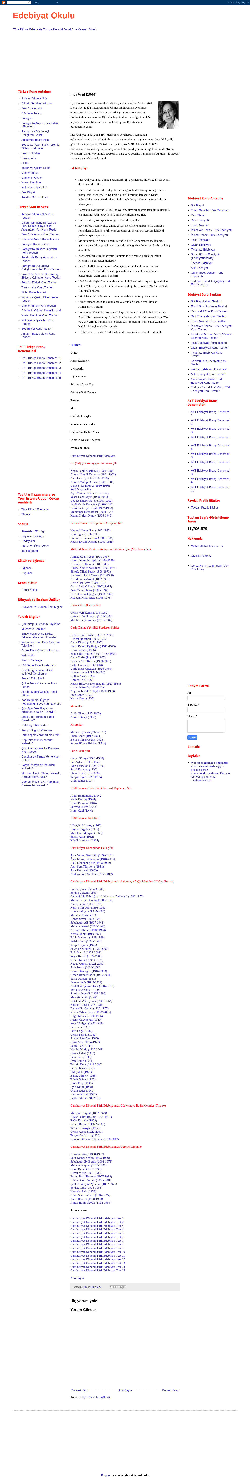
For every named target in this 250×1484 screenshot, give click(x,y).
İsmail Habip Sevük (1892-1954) (90, 1202)
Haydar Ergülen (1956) (84, 829)
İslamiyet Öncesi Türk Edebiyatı (211, 230)
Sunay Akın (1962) (82, 836)
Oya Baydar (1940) (82, 1090)
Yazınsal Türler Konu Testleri (209, 311)
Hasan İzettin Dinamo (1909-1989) (92, 541)
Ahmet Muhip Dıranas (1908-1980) (92, 482)
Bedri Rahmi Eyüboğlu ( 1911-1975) (93, 646)
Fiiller (24, 162)
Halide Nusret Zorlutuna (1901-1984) (93, 567)
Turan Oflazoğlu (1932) (85, 1128)
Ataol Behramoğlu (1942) (86, 795)
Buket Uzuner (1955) (83, 1075)
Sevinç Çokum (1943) (84, 892)
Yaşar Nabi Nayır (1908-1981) (89, 497)
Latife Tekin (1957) (82, 1068)
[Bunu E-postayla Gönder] (111, 1287)
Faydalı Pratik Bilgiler (204, 507)
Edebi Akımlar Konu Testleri (208, 321)
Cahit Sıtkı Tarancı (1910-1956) (90, 485)
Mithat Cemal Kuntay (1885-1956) (91, 900)
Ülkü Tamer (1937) (82, 780)
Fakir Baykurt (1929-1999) (87, 937)
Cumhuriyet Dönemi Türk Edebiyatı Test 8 (96, 1244)
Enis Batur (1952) (81, 694)
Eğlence (26, 568)
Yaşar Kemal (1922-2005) (86, 956)
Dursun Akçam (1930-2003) (87, 911)
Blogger (106, 1475)
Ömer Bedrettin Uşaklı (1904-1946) (92, 560)
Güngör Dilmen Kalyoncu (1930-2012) (94, 1139)
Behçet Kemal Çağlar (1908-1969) (91, 594)
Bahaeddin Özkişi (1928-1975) (89, 1008)
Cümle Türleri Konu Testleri (38, 305)
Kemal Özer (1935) (82, 698)
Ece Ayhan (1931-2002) (85, 762)
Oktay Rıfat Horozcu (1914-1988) (91, 616)
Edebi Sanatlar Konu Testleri (209, 306)
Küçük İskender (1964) (84, 840)
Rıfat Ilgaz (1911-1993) (84, 534)
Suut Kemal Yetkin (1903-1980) (90, 1157)
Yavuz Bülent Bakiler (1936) (88, 743)
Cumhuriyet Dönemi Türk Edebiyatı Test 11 (97, 1255)
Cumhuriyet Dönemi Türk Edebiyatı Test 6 (96, 1237)
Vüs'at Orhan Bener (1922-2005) (90, 1012)
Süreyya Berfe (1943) (83, 806)
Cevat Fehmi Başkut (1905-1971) (91, 1116)
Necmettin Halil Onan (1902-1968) (92, 575)
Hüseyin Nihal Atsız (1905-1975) (91, 597)
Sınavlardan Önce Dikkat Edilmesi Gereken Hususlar (38, 635)
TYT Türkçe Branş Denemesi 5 (41, 377)
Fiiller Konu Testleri (33, 292)
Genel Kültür (29, 590)
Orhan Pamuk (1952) (83, 1034)
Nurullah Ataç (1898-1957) (87, 1154)
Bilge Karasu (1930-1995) (86, 1016)
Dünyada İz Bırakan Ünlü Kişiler (41, 607)
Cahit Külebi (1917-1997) (86, 642)
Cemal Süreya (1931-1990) (87, 758)
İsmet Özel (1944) (81, 810)
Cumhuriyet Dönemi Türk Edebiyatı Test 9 (96, 1248)
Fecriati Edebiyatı (202, 263)
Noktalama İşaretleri (34, 187)
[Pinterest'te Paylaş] (124, 1287)
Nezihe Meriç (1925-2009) (86, 1049)
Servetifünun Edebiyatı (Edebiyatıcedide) (205, 256)
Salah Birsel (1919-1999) (86, 1169)
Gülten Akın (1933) (82, 676)
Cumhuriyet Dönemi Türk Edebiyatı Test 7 (96, 1240)
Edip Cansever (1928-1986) (87, 765)
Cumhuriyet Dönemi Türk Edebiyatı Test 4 (96, 1229)
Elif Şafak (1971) (81, 1072)
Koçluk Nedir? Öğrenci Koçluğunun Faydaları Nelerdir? (41, 701)
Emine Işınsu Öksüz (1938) (87, 889)
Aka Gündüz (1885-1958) (86, 904)
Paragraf (26, 118)
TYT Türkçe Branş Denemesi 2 (41, 363)
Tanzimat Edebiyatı (203, 249)
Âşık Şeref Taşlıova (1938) (87, 866)
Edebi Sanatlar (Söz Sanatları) (210, 210)
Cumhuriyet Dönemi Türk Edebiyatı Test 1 (96, 1218)
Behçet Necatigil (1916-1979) (88, 638)
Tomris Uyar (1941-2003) (86, 1064)
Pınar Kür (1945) (80, 1057)
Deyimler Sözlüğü (32, 536)
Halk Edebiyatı (200, 240)
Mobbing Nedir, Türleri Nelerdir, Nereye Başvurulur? (41, 775)
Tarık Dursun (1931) (83, 978)
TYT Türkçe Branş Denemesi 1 (41, 358)
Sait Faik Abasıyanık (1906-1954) (91, 1001)
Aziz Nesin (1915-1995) (85, 967)
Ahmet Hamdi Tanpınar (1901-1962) (93, 474)
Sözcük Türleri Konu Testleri (39, 282)
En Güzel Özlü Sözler (35, 546)
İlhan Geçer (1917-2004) (85, 736)
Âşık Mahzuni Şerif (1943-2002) (90, 862)
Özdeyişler (28, 541)
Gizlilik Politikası (201, 555)
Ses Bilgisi (28, 192)
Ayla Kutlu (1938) (81, 1087)
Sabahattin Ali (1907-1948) (87, 922)
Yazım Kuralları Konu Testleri (39, 315)
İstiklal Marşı (29, 550)
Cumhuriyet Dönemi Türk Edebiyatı (92, 455)
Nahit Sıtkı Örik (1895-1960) (88, 907)
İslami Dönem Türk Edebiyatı (209, 235)
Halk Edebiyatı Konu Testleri (209, 342)
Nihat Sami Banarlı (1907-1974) (90, 1195)
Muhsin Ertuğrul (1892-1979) (88, 1113)
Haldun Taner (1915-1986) (86, 1004)
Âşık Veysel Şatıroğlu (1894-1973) (91, 855)
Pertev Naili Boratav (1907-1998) (91, 1176)
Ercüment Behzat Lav (91, 538)
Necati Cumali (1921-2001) (87, 963)
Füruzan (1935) (79, 1027)
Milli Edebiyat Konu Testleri (208, 374)
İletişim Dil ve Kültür (34, 98)
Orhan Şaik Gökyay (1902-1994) (91, 586)
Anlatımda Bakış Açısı (35, 139)
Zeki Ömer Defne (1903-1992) (89, 590)
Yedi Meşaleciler (80, 489)
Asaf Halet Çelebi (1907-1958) (89, 478)
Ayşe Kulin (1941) (81, 1060)
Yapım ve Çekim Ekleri (36, 167)
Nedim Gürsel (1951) (83, 1094)
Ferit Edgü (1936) (81, 1031)
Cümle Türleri (30, 172)
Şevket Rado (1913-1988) (86, 1187)
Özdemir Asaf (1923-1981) (87, 687)
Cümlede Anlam (31, 113)
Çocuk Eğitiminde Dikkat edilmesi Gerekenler (37, 672)
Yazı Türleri (198, 215)
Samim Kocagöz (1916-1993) (88, 971)
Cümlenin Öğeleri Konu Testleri (41, 310)
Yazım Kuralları (31, 182)
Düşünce (27, 573)
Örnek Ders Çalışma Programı (40, 650)
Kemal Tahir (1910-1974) (86, 933)
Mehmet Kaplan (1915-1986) (88, 1165)
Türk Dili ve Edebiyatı (35, 509)
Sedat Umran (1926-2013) (86, 665)
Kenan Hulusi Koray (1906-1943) (91, 515)
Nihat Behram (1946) (83, 803)
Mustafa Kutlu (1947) (83, 997)
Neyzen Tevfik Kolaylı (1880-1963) (92, 691)
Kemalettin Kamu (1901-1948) (89, 564)
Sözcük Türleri (30, 153)
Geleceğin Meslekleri (34, 725)
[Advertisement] (120, 59)
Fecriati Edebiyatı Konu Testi (209, 369)
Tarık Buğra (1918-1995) (85, 989)
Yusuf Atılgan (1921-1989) (87, 1023)
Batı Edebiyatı (200, 220)
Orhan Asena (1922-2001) (86, 1131)
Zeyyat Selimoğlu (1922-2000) (89, 948)
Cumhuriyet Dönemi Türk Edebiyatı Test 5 (96, 1233)
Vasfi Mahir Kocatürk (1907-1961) (91, 504)
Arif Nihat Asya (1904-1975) (88, 582)
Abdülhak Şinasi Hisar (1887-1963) (92, 986)
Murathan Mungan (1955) (86, 833)
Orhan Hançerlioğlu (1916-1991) (90, 974)
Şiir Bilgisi (197, 205)
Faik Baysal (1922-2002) (85, 952)
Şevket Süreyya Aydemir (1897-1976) (93, 1184)
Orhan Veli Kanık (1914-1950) (89, 612)
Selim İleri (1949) (81, 1045)
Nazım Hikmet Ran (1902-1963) (90, 530)
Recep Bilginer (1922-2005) (87, 1124)
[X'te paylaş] (117, 1287)
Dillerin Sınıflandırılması (36, 103)
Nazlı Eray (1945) (81, 1083)
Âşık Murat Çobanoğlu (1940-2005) (92, 859)
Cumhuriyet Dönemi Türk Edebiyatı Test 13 (97, 1263)
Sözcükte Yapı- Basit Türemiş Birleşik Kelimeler (40, 146)
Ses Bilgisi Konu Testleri (36, 328)
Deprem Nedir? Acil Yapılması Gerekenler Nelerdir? (40, 783)
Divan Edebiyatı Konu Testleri (209, 347)
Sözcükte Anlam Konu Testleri (40, 234)
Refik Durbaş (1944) (83, 799)
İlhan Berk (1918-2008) (85, 773)
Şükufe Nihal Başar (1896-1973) (90, 571)
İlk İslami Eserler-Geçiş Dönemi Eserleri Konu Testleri (211, 336)
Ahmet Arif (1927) (82, 679)
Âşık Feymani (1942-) (84, 870)
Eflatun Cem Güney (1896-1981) (90, 1180)
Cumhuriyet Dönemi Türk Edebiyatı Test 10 (97, 1251)
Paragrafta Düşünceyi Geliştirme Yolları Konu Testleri (41, 267)
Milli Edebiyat (199, 268)
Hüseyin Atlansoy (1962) (85, 825)
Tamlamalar (28, 158)
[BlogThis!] (114, 1287)
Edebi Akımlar (200, 225)
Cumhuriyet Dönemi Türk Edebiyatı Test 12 (97, 1259)
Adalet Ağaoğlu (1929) (84, 1038)
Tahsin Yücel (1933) (83, 1079)
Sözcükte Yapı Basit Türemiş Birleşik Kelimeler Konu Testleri (41, 276)
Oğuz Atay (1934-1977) (85, 1042)
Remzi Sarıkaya (31, 660)
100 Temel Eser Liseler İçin (38, 665)
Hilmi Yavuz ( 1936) (83, 650)
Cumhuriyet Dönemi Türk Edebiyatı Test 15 (97, 1270)
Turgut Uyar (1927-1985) (86, 777)
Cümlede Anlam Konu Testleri (40, 239)
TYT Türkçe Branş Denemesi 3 (41, 368)
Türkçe (25, 514)
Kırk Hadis (28, 655)
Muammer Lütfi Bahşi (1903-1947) (92, 511)
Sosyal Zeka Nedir (33, 678)
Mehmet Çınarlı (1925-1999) (88, 732)
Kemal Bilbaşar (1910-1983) (88, 930)
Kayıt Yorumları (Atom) (95, 1397)
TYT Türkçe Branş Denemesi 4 (41, 372)
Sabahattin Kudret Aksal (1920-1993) (93, 653)
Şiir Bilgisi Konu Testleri (206, 301)
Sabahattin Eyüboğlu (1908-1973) (91, 1161)
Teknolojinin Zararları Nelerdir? (40, 735)
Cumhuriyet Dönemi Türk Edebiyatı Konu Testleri (207, 380)
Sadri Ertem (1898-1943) (85, 941)
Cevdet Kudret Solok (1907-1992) (91, 500)
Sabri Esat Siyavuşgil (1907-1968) (91, 508)
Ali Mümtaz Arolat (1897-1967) (90, 579)
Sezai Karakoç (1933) (83, 769)
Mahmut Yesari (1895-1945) (87, 926)
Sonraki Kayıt (79, 1390)
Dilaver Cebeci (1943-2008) (87, 672)
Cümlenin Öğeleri (32, 177)
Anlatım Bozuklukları (34, 197)
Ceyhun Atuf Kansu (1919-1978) (90, 661)
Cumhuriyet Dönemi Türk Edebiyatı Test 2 (96, 1222)
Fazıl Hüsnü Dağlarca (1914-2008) (91, 635)
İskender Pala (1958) (83, 1191)
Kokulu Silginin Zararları (36, 730)
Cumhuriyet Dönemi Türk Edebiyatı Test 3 (96, 1225)
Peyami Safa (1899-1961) (86, 982)
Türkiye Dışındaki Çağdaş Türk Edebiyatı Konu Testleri (211, 389)
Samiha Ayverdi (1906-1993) (88, 993)
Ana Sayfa (125, 1390)
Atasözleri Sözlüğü (33, 531)
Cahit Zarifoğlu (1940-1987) (88, 657)
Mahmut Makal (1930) (84, 915)
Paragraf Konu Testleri (35, 244)
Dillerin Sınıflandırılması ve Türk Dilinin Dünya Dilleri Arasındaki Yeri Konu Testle (38, 226)
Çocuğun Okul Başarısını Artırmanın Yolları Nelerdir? (38, 710)
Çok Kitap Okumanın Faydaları (41, 624)
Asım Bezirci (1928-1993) (86, 1199)
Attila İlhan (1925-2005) (85, 713)
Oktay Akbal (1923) (82, 1053)
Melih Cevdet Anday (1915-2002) (91, 620)
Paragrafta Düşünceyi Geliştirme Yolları (35, 133)
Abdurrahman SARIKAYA (207, 545)
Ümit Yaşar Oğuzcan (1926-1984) (91, 668)
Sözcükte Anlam (31, 108)
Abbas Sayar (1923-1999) (86, 918)
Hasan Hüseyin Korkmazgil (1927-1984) (95, 683)
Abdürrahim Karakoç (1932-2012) (91, 874)
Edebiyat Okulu (44, 15)
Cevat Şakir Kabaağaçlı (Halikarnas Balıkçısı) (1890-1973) (107, 896)
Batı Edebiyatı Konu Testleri (208, 316)
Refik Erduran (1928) (83, 1120)
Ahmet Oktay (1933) (83, 717)
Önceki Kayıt (170, 1390)
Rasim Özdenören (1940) (86, 1019)
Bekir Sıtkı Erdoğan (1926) (87, 739)
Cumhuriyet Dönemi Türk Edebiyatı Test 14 (97, 1266)
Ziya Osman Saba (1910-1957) (89, 493)
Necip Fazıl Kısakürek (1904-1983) (92, 470)
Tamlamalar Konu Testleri (37, 287)
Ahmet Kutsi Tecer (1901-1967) (90, 556)
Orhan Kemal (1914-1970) (86, 960)
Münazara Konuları (33, 629)
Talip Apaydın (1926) (83, 945)
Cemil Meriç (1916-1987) (86, 1172)
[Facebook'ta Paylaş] (121, 1287)
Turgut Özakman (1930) (85, 1135)
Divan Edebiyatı (201, 244)
